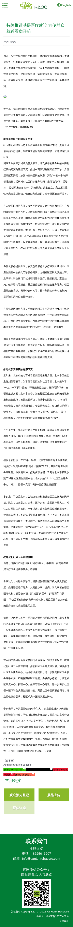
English (66, 5)
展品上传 (53, 794)
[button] (14, 769)
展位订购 (19, 807)
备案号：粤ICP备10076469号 (52, 916)
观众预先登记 (19, 794)
